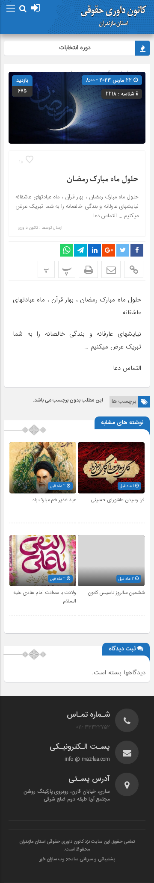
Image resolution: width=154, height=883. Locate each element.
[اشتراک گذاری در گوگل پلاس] (108, 250)
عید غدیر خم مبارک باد (54, 500)
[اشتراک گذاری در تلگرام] (80, 250)
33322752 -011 (93, 727)
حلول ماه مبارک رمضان (103, 179)
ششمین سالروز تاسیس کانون (116, 592)
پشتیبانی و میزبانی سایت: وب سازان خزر (77, 859)
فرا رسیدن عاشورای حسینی (118, 500)
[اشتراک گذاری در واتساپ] (66, 250)
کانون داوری (28, 227)
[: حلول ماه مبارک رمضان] (111, 269)
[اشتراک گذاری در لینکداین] (94, 250)
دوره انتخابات (79, 47)
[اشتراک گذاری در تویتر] (122, 250)
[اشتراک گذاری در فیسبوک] (136, 250)
